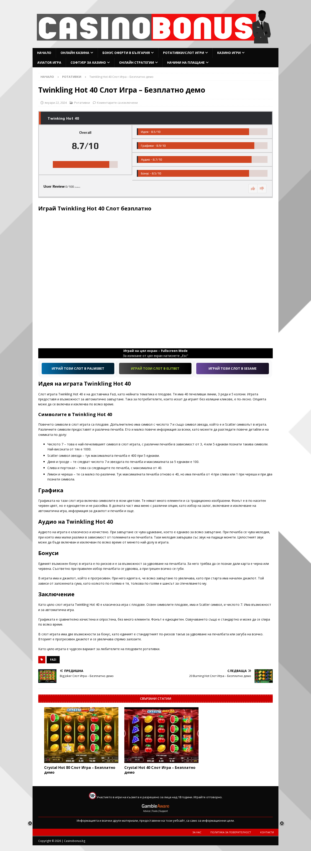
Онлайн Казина (75, 53)
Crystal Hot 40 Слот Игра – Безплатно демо (159, 770)
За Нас (196, 832)
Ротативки (82, 103)
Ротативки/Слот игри (183, 53)
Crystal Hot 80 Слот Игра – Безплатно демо (79, 770)
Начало (44, 53)
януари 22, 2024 (56, 103)
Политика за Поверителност (230, 832)
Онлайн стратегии (136, 62)
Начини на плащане (186, 62)
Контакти (267, 832)
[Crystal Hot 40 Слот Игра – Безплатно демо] (161, 735)
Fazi (53, 660)
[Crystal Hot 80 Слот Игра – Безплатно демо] (81, 735)
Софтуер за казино (88, 62)
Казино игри (229, 53)
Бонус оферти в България (126, 53)
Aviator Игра (49, 62)
